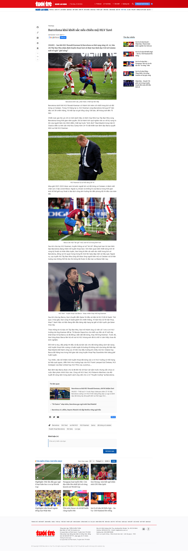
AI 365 (129, 9)
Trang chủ (34, 521)
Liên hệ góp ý (128, 534)
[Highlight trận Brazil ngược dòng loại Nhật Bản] (48, 498)
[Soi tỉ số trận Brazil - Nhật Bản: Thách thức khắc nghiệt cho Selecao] (128, 44)
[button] (37, 53)
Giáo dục (93, 9)
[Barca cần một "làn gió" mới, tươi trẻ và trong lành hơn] (82, 219)
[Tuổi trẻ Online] (45, 533)
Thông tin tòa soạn (65, 538)
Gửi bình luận (109, 451)
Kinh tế (81, 9)
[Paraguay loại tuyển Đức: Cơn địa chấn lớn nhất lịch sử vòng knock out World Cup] (76, 472)
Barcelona (55, 425)
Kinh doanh (76, 521)
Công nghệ (84, 521)
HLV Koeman (84, 425)
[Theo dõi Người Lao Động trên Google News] (54, 37)
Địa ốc (149, 9)
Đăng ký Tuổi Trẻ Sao (142, 4)
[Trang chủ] (42, 9)
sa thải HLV (74, 425)
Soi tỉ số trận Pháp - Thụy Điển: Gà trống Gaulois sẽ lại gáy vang (143, 73)
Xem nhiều (48, 521)
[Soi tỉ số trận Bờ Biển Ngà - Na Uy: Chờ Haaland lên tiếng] (128, 54)
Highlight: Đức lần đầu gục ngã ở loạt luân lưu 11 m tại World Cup (48, 484)
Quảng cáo (126, 4)
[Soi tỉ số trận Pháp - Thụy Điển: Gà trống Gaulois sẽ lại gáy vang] (128, 73)
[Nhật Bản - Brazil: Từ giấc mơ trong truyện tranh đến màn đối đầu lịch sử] (128, 83)
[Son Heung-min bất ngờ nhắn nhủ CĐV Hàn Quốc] (104, 472)
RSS (134, 534)
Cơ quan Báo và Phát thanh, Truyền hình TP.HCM (75, 539)
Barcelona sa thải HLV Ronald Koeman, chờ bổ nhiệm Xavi (92, 388)
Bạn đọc (69, 9)
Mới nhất (41, 521)
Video (53, 521)
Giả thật (142, 521)
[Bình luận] (37, 38)
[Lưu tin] (37, 48)
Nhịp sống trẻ (100, 521)
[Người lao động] (61, 3)
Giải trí (118, 9)
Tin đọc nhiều (129, 37)
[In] (37, 43)
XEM (113, 461)
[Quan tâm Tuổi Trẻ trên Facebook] (148, 529)
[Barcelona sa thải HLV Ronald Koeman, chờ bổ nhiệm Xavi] (60, 393)
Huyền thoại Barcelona (57, 429)
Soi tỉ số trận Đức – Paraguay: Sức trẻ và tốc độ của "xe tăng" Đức (143, 63)
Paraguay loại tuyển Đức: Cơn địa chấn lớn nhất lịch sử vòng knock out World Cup (75, 484)
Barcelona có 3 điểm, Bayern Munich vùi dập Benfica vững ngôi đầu (76, 410)
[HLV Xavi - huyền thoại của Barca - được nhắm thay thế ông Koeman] (82, 287)
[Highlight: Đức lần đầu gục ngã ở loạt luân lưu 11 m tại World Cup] (48, 472)
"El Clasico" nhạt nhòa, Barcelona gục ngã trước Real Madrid (74, 404)
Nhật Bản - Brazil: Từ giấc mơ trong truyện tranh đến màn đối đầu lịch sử (143, 84)
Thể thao (123, 9)
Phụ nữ (133, 9)
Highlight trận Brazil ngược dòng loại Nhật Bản (46, 509)
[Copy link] (37, 32)
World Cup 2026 (141, 9)
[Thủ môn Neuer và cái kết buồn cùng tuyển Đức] (76, 498)
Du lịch (92, 521)
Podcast (98, 4)
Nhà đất (130, 521)
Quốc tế (57, 9)
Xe (89, 521)
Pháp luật (99, 9)
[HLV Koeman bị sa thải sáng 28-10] (82, 156)
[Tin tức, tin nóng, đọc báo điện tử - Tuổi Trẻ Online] (45, 4)
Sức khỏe (86, 9)
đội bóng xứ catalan (104, 425)
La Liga (77, 429)
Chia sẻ (63, 37)
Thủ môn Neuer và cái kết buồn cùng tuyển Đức (75, 509)
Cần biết (117, 4)
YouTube (108, 4)
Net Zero (75, 9)
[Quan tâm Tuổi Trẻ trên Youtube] (143, 529)
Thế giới (63, 521)
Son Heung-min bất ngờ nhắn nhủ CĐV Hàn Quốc (103, 483)
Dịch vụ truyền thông (103, 534)
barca (93, 425)
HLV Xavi (64, 425)
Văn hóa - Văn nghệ (109, 9)
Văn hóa (107, 521)
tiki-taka (70, 429)
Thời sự (51, 9)
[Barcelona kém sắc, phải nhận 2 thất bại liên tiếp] (82, 76)
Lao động (63, 9)
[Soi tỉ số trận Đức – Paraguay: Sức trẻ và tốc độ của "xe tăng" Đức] (128, 64)
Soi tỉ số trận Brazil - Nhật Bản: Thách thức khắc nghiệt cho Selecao (143, 44)
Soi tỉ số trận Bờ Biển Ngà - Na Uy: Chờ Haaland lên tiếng (144, 54)
